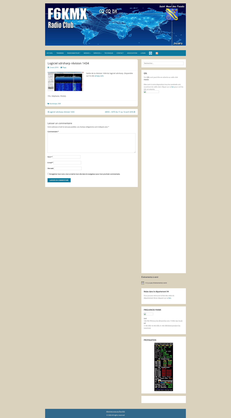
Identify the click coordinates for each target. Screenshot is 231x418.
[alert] (163, 282)
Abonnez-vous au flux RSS (115, 411)
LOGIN (143, 53)
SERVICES (96, 53)
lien (172, 87)
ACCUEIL (50, 53)
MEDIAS (86, 53)
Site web (51, 168)
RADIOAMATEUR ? (73, 53)
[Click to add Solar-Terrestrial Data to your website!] (163, 367)
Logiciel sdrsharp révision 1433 (61, 112)
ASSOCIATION (132, 53)
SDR (59, 104)
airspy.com (99, 76)
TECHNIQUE (108, 53)
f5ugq (64, 67)
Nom (50, 157)
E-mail (50, 163)
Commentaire (53, 131)
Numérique (53, 104)
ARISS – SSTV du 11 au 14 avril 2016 (119, 112)
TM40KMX (60, 53)
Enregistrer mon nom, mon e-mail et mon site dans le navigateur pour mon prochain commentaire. (84, 174)
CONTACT (120, 53)
